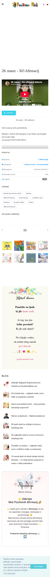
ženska (7, 202)
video (31, 202)
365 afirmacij (9, 198)
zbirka (28, 193)
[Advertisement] (25, 38)
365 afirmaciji (9, 207)
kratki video (19, 202)
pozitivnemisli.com (25, 359)
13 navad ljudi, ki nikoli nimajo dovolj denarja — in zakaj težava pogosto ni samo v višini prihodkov (27, 459)
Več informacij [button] (9, 573)
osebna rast (37, 198)
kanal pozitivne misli (13, 193)
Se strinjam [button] (38, 566)
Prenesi (9, 113)
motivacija (23, 198)
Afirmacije (44, 159)
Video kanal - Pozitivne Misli (36, 164)
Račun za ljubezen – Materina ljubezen (28, 416)
